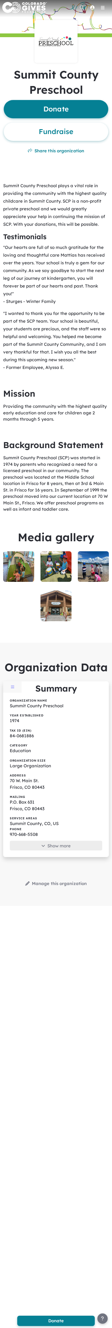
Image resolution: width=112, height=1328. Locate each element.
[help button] (102, 1318)
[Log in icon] (92, 7)
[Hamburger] (102, 7)
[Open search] (82, 7)
